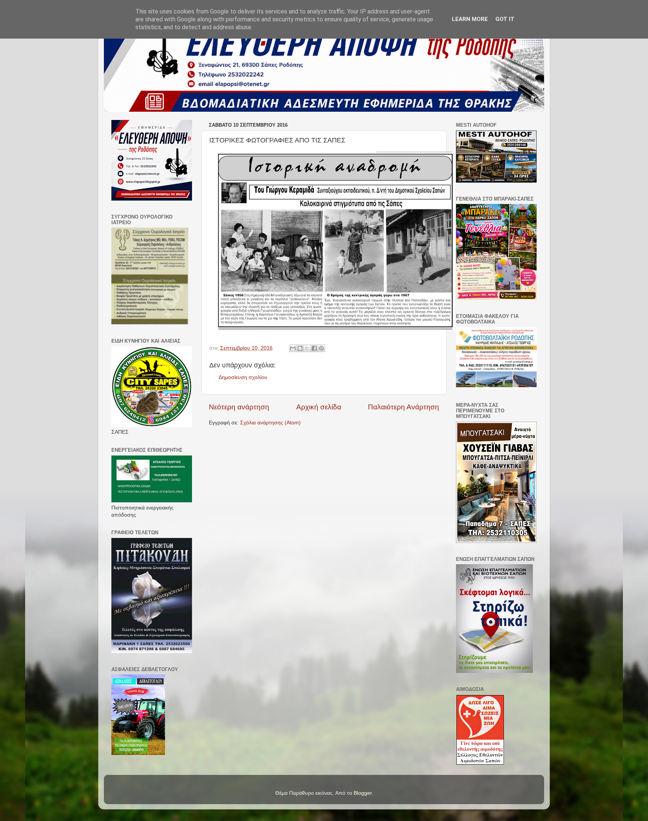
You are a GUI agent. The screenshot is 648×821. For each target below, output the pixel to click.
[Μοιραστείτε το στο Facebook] (314, 348)
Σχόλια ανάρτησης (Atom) (270, 422)
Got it (504, 19)
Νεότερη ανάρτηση (239, 407)
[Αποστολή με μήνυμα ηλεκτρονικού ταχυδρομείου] (293, 348)
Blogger (363, 793)
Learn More (470, 19)
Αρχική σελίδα (318, 407)
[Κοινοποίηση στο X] (307, 348)
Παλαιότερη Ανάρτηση (403, 407)
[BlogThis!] (300, 348)
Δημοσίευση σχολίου (243, 377)
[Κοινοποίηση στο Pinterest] (321, 348)
